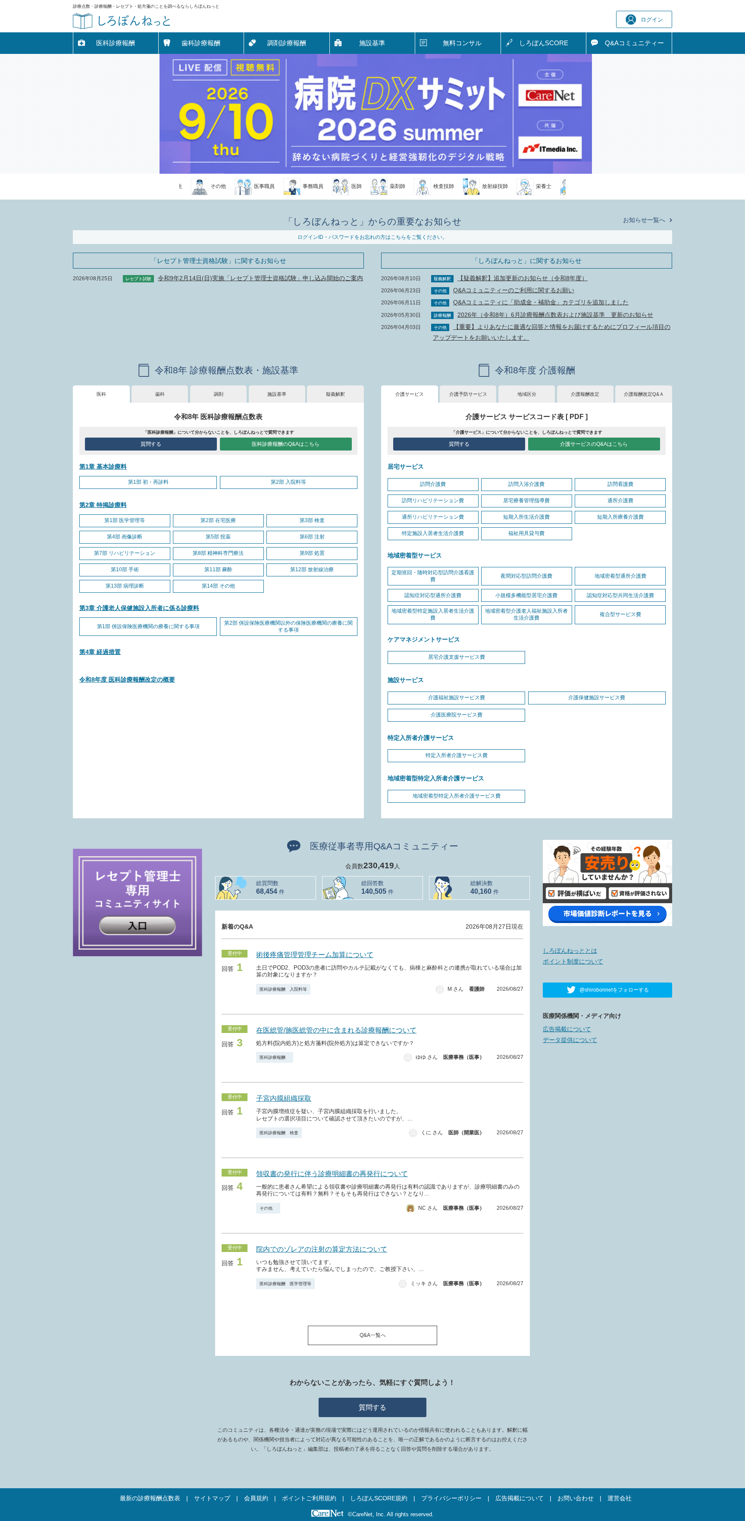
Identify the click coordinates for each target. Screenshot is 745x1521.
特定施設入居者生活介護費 (433, 533)
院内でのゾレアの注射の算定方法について (321, 1249)
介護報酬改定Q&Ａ (644, 394)
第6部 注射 (312, 537)
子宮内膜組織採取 (283, 1098)
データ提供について (570, 1039)
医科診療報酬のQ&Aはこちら (285, 444)
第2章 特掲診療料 (103, 504)
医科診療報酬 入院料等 (283, 989)
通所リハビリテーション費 (433, 517)
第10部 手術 (125, 569)
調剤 (218, 394)
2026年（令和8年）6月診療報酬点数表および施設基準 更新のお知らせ (555, 314)
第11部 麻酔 (218, 569)
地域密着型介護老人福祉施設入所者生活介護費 (526, 614)
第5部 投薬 (218, 537)
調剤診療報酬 (286, 43)
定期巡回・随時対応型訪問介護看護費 (432, 576)
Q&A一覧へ (373, 1335)
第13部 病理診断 (125, 586)
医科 (101, 394)
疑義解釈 (335, 394)
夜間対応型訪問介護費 (526, 576)
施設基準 (372, 43)
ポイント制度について (573, 961)
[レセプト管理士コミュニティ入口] (137, 901)
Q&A (634, 43)
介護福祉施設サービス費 (456, 698)
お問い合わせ (575, 1498)
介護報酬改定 (585, 394)
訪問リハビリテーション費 (433, 501)
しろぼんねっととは (570, 950)
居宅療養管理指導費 (526, 501)
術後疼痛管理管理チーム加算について (314, 954)
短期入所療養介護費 (620, 517)
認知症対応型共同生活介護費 (620, 595)
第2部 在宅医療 (218, 520)
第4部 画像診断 (124, 537)
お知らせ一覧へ (644, 220)
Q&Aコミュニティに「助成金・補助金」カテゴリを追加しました (541, 302)
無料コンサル (462, 43)
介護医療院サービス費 (456, 715)
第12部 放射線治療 (312, 569)
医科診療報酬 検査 (279, 1132)
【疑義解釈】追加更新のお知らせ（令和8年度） (522, 278)
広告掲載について (567, 1029)
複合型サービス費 (620, 614)
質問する (151, 444)
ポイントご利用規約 (309, 1498)
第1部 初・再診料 (148, 482)
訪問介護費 (433, 484)
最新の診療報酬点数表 (150, 1498)
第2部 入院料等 (288, 482)
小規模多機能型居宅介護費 (526, 595)
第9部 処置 (312, 553)
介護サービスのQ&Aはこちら (594, 444)
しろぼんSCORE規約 (378, 1498)
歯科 (160, 394)
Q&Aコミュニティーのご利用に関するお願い (513, 290)
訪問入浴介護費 (526, 484)
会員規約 (256, 1498)
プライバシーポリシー (451, 1498)
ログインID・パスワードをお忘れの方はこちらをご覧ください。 (372, 237)
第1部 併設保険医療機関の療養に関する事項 (148, 626)
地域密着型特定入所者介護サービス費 (457, 796)
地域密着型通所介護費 (620, 576)
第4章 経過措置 (100, 651)
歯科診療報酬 (201, 43)
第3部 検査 (312, 520)
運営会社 (619, 1498)
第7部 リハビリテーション (124, 553)
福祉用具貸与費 (526, 533)
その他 (268, 1208)
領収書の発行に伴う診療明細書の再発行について (332, 1173)
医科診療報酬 (115, 43)
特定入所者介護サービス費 (457, 755)
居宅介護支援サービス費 (456, 657)
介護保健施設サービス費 (596, 698)
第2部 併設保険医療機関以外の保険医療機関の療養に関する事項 (288, 626)
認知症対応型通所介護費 (432, 595)
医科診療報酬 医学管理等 (285, 1283)
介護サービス (409, 394)
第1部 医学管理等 (124, 520)
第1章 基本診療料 (103, 466)
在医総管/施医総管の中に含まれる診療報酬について (336, 1030)
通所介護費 (620, 501)
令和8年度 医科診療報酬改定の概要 (127, 679)
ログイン (652, 19)
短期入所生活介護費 (526, 517)
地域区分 (526, 394)
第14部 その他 (218, 586)
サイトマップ (212, 1498)
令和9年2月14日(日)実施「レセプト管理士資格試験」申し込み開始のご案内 (260, 278)
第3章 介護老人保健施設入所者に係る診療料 (139, 607)
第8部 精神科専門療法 (218, 553)
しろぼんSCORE (543, 43)
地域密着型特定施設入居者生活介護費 (432, 614)
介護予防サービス (468, 394)
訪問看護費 (620, 484)
